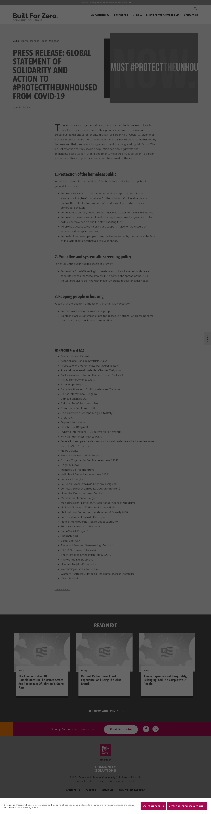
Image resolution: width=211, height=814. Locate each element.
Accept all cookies (153, 806)
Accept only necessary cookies (187, 806)
